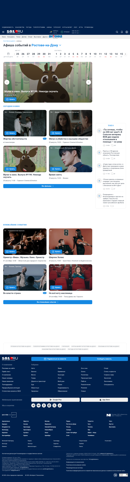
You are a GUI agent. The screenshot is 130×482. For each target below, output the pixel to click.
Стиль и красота (110, 371)
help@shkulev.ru (15, 470)
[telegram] (33, 405)
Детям (24, 37)
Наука (60, 384)
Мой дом (61, 381)
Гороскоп (57, 27)
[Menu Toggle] (3, 32)
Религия (84, 388)
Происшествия (86, 378)
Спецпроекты (109, 384)
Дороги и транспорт (38, 381)
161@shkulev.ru (24, 467)
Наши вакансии (7, 381)
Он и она (84, 368)
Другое (45, 37)
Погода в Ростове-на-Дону (78, 349)
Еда (32, 384)
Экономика (108, 381)
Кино (4, 37)
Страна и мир (109, 375)
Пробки (65, 32)
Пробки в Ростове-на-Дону (21, 346)
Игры (81, 27)
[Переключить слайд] (14, 54)
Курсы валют (67, 27)
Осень (83, 371)
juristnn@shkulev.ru (48, 469)
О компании (6, 375)
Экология (107, 378)
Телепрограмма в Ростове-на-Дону (46, 346)
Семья (83, 391)
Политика (84, 375)
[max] (49, 405)
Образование (62, 391)
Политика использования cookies (76, 465)
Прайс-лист (6, 371)
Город (33, 378)
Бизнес (33, 371)
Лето (59, 378)
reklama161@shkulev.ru (106, 453)
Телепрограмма (39, 27)
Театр (18, 37)
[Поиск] (117, 32)
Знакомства (19, 27)
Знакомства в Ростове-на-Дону (54, 349)
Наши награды (7, 378)
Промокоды (88, 27)
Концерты (11, 37)
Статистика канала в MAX (11, 391)
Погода (29, 27)
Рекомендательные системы (74, 468)
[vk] (39, 405)
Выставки (37, 37)
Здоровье (34, 391)
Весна (33, 375)
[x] (54, 405)
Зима (60, 368)
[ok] (44, 405)
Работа (83, 381)
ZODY (75, 27)
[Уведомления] (121, 32)
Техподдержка (7, 384)
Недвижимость (8, 27)
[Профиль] (126, 32)
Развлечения (85, 384)
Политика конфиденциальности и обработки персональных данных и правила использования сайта (95, 470)
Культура (61, 375)
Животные (35, 388)
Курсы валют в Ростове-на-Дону (84, 346)
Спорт (30, 37)
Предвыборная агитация (11, 388)
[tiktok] (60, 405)
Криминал (61, 371)
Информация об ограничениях (75, 462)
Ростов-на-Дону (9, 41)
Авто (33, 368)
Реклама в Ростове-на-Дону (108, 346)
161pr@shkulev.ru (93, 459)
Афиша (49, 27)
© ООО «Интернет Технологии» (34, 475)
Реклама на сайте (8, 368)
